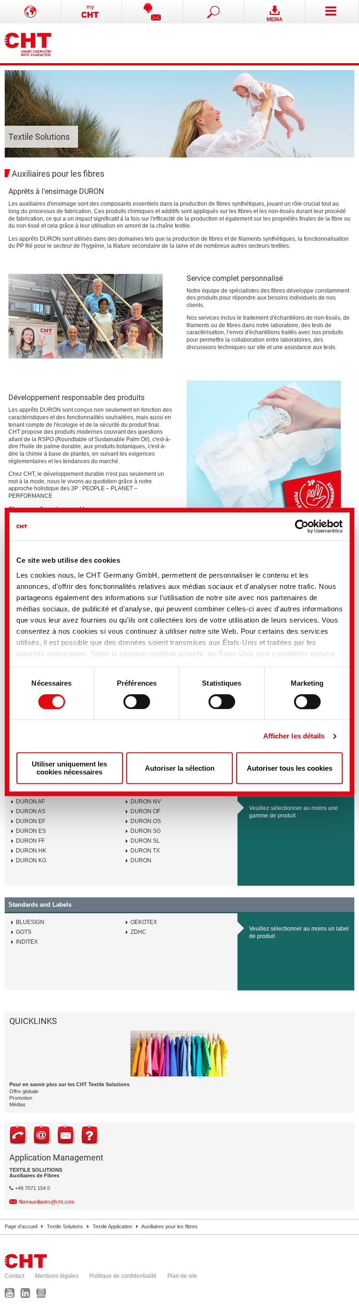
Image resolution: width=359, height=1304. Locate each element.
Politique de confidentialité (123, 1276)
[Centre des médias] (274, 11)
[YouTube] (12, 1295)
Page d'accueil (21, 1226)
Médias (17, 1104)
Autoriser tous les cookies (289, 768)
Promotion (20, 1098)
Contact (14, 1276)
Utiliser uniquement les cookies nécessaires (69, 768)
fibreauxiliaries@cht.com (46, 1201)
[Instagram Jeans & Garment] (43, 1295)
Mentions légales (57, 1276)
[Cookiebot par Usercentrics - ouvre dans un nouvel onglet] (302, 526)
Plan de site (182, 1276)
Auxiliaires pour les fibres (169, 1226)
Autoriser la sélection (180, 768)
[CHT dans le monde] (30, 11)
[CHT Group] (28, 43)
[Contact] (152, 11)
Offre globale (23, 1091)
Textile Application (112, 1226)
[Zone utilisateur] (91, 11)
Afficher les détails (294, 736)
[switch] (136, 701)
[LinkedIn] (28, 1295)
